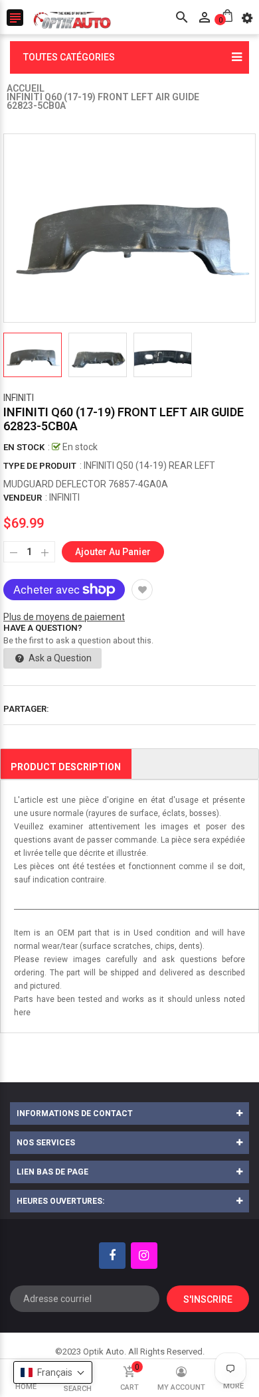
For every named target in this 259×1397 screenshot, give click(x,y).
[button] (53, 1372)
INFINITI (18, 397)
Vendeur (22, 498)
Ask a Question (59, 658)
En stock (23, 447)
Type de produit (39, 466)
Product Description (66, 767)
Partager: (26, 709)
